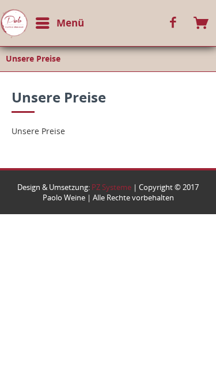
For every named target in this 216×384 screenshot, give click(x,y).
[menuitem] (45, 25)
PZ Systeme (111, 187)
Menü (70, 22)
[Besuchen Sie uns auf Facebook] (173, 23)
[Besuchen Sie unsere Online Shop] (201, 23)
